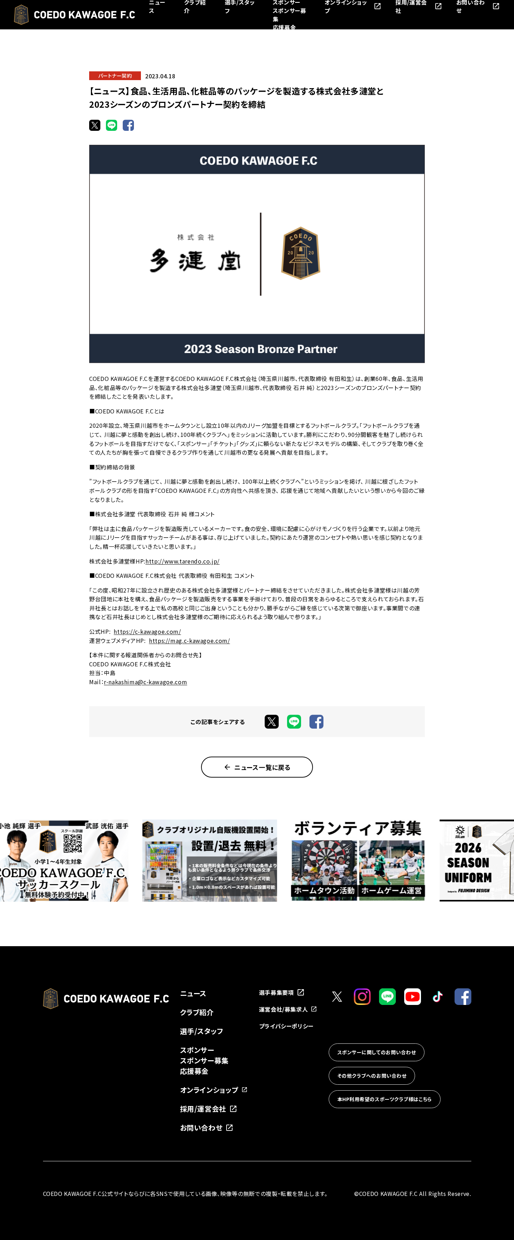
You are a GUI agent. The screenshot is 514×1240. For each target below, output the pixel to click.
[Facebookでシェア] (128, 125)
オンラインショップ (209, 1090)
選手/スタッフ (201, 1031)
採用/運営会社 (203, 1109)
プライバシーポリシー (286, 1026)
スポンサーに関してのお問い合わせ (376, 1052)
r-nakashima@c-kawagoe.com (145, 682)
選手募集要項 (276, 992)
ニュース (193, 993)
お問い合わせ (201, 1127)
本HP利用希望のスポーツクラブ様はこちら (384, 1099)
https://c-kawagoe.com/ (147, 631)
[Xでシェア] (94, 125)
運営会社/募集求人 (283, 1009)
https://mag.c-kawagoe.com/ (189, 640)
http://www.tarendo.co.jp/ (182, 561)
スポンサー (197, 1050)
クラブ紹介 (197, 1012)
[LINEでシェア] (111, 125)
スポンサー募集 (204, 1060)
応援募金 (284, 27)
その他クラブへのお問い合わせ (372, 1075)
